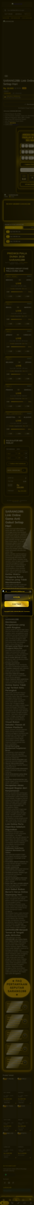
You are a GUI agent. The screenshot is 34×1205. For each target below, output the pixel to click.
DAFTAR (16, 604)
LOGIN (16, 597)
